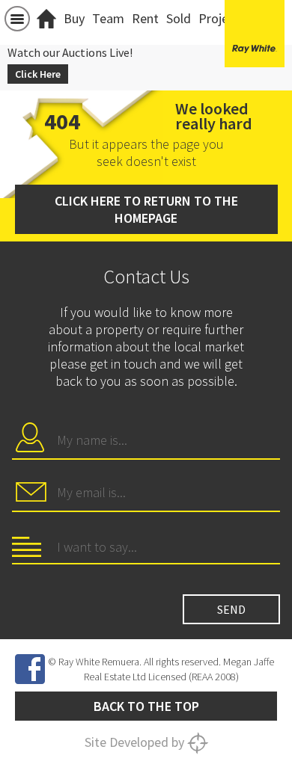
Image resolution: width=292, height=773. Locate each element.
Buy (74, 18)
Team (108, 18)
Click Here (38, 74)
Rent (145, 18)
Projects (222, 18)
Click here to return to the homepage (146, 209)
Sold (178, 18)
